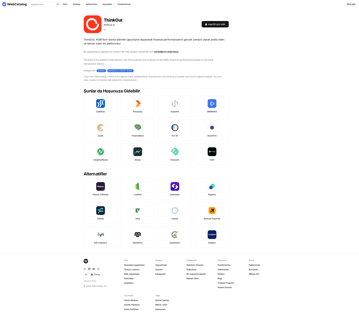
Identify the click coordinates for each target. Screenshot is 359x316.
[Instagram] (98, 269)
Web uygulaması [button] (132, 274)
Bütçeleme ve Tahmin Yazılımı (120, 71)
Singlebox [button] (129, 283)
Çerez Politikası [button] (131, 309)
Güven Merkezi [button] (131, 300)
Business (101, 71)
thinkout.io (109, 24)
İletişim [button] (221, 274)
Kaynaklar (107, 4)
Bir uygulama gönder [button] (196, 274)
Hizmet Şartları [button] (162, 300)
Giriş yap (351, 4)
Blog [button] (220, 278)
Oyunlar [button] (159, 269)
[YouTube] (94, 269)
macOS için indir (216, 24)
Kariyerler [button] (253, 269)
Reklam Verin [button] (193, 278)
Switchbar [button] (129, 278)
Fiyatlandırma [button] (224, 265)
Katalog (76, 4)
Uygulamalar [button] (161, 265)
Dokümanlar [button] (223, 269)
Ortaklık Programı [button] (226, 283)
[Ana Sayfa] (14, 4)
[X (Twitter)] (85, 269)
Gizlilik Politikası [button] (132, 305)
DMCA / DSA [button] (161, 305)
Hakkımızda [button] (254, 265)
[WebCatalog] (86, 261)
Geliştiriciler (91, 4)
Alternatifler (95, 173)
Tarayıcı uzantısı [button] (132, 269)
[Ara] (58, 4)
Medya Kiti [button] (254, 274)
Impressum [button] (160, 309)
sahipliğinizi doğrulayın (166, 51)
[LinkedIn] (89, 269)
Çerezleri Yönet (90, 281)
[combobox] (96, 274)
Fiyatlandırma (124, 4)
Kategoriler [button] (160, 274)
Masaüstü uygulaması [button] (134, 265)
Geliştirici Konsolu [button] (195, 265)
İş (104, 29)
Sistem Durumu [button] (225, 287)
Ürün (65, 4)
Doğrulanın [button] (192, 269)
